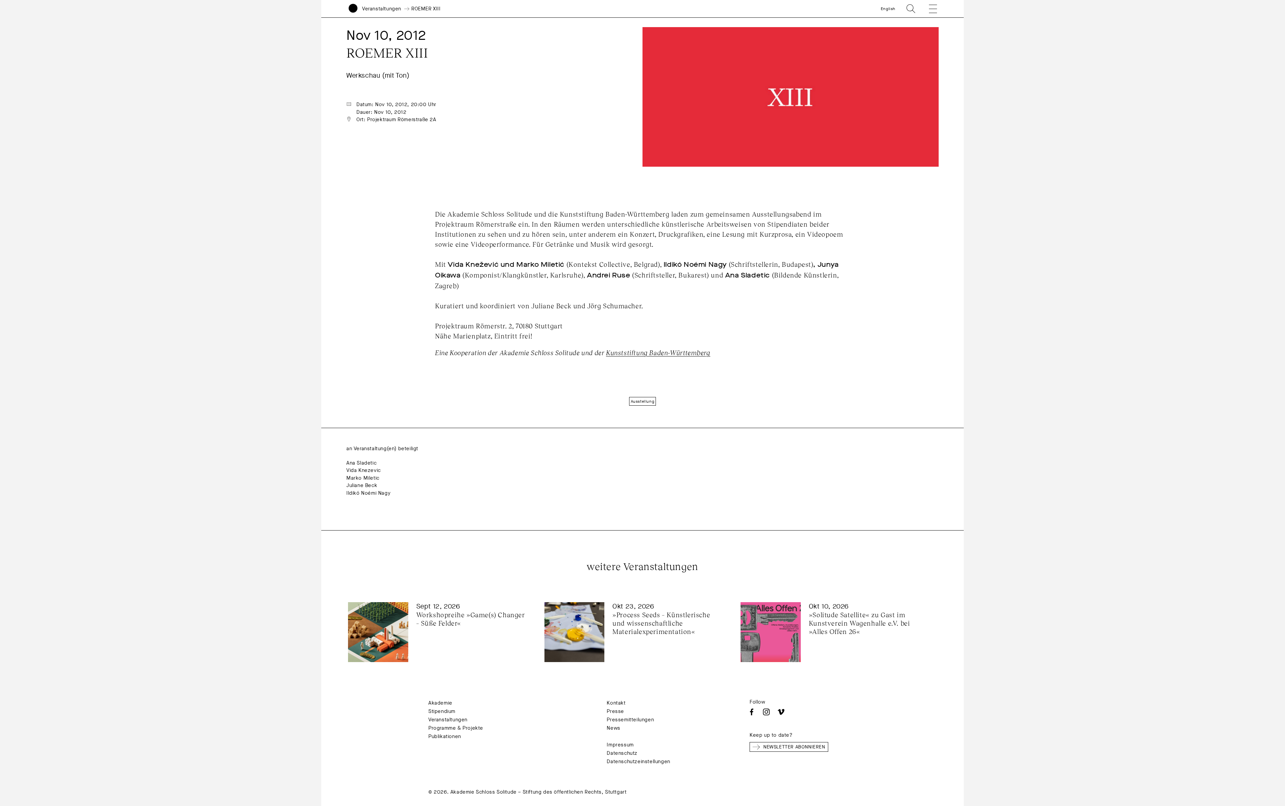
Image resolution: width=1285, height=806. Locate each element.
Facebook (751, 712)
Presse (615, 711)
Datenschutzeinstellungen (638, 761)
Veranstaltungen (381, 8)
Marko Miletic (362, 478)
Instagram (766, 712)
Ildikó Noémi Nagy (368, 493)
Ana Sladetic (361, 463)
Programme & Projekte (455, 728)
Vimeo (781, 712)
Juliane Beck (361, 485)
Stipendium (441, 711)
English (888, 8)
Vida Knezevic (363, 470)
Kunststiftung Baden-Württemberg (658, 352)
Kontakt (616, 703)
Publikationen (444, 736)
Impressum (620, 744)
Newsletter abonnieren (794, 747)
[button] (928, 8)
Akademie (440, 703)
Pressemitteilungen (630, 719)
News (613, 728)
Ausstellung (643, 401)
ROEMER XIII (426, 8)
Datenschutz (622, 753)
